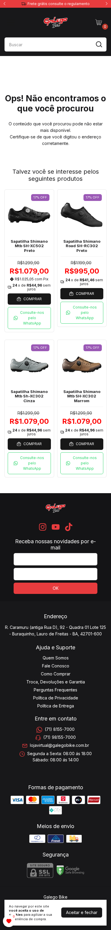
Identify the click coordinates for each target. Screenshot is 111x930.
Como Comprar (55, 673)
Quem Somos (56, 657)
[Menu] (11, 22)
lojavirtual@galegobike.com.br (59, 745)
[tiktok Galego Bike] (68, 526)
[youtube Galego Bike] (55, 526)
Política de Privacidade (55, 697)
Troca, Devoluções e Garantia (55, 681)
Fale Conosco (55, 665)
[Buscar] (99, 44)
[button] (29, 318)
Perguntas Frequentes (55, 689)
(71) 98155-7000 (59, 737)
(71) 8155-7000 (60, 729)
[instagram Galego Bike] (42, 526)
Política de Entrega (55, 705)
